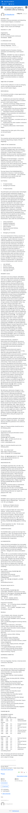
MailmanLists (15, 811)
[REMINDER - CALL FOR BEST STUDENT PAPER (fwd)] (26, 7)
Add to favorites (6, 793)
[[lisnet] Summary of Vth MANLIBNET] (2, 7)
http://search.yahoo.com (7, 769)
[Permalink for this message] (26, 772)
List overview (4, 783)
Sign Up (12, 4)
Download (5, 786)
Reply (3, 773)
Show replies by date (22, 776)
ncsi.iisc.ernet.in (9, 1)
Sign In (5, 4)
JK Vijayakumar (9, 14)
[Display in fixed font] (24, 772)
